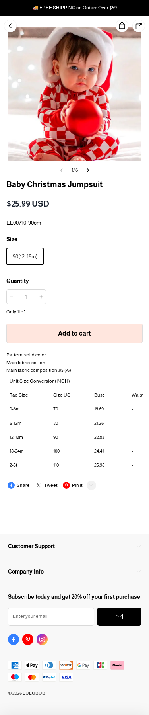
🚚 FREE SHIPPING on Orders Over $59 (75, 7)
